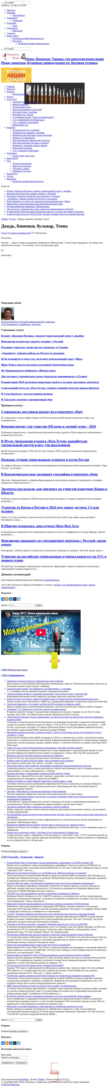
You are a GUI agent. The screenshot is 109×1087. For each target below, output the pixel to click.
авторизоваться (51, 580)
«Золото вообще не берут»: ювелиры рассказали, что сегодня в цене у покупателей (47, 694)
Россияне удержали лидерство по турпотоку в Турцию (33, 196)
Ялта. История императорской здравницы (28, 322)
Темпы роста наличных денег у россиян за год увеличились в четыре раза (42, 832)
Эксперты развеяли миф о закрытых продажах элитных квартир (38, 807)
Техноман (11, 23)
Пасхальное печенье (22, 148)
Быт (9, 161)
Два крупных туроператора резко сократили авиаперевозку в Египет (40, 209)
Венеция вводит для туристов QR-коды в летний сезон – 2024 (48, 426)
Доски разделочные (22, 163)
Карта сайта (12, 36)
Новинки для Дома (21, 171)
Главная (10, 86)
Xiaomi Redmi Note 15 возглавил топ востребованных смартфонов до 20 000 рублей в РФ (50, 862)
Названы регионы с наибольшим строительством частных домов (38, 773)
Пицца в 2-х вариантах (23, 138)
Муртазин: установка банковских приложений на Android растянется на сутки (45, 1006)
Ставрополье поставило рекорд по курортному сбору (42, 412)
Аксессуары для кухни (23, 156)
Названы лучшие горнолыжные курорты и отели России (45, 459)
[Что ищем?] (2, 3)
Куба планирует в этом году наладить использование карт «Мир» (39, 201)
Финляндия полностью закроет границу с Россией (31, 193)
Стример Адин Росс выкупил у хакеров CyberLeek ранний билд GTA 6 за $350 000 (47, 924)
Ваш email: (6, 1054)
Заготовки (12, 153)
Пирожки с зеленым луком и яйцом (29, 145)
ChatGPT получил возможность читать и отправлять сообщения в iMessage (43, 893)
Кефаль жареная (20, 104)
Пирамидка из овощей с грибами (28, 132)
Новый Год (12, 173)
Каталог (11, 91)
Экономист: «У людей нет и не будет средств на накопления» (36, 709)
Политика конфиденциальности (28, 38)
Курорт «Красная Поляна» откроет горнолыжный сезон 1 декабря (39, 191)
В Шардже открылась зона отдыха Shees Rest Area (40, 526)
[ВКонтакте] (3, 599)
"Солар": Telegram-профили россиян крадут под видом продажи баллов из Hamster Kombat (51, 914)
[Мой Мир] (10, 599)
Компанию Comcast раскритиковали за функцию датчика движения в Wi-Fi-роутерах (48, 904)
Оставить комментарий (19, 233)
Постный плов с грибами (24, 112)
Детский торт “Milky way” (25, 102)
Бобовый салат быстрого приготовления (32, 135)
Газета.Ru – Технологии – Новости (25, 857)
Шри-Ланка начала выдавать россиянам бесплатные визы (35, 204)
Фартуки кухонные (21, 166)
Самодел (11, 33)
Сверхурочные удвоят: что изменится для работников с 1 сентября (39, 689)
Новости (11, 89)
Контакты (17, 41)
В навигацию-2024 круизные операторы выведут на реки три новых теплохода (45, 211)
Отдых (10, 176)
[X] (14, 599)
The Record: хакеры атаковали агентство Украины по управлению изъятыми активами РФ (50, 975)
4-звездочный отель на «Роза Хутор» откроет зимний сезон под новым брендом (45, 214)
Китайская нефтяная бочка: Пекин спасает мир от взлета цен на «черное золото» (46, 825)
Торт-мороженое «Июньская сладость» (31, 140)
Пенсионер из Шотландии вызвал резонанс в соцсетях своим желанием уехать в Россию (50, 934)
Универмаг (12, 18)
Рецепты (11, 127)
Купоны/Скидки (20, 94)
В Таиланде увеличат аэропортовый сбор (27, 399)
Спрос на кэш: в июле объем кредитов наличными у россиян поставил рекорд (45, 748)
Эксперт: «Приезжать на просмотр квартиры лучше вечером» (37, 791)
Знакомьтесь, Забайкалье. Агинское (21, 324)
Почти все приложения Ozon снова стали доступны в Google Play (39, 945)
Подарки (11, 13)
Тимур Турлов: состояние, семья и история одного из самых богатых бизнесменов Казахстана (52, 699)
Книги (10, 97)
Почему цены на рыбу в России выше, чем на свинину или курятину (40, 760)
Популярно (12, 28)
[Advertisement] (54, 279)
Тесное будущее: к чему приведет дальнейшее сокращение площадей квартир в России (49, 766)
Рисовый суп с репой (22, 114)
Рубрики (5, 851)
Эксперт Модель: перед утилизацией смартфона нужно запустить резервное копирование (50, 883)
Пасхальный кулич (21, 107)
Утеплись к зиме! (20, 168)
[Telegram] (18, 599)
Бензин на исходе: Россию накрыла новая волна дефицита (35, 755)
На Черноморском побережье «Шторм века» (28, 206)
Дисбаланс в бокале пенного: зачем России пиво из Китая (35, 681)
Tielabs (41, 1079)
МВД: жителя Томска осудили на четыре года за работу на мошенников (41, 986)
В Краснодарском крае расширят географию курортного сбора (49, 474)
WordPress (24, 1079)
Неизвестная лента (18, 670)
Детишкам (17, 20)
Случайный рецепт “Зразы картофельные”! (33, 117)
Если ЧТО (12, 99)
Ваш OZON (12, 158)
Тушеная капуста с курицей (25, 130)
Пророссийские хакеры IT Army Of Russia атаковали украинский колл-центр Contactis (48, 955)
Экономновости (16, 675)
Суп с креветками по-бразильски (28, 120)
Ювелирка (17, 31)
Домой (4, 219)
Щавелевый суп (20, 125)
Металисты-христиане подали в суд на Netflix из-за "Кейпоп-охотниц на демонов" (47, 873)
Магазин (11, 10)
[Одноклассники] (7, 599)
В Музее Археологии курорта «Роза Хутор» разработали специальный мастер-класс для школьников (44, 443)
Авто (14, 25)
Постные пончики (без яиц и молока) (30, 143)
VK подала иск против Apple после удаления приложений (35, 965)
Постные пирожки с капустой (27, 109)
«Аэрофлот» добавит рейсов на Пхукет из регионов (32, 199)
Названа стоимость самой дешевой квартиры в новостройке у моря (39, 781)
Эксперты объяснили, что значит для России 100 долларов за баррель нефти (44, 704)
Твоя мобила (18, 15)
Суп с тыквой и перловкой (25, 122)
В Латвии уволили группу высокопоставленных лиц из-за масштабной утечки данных (49, 996)
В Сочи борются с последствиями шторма (27, 393)
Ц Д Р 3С (64, 1079)
